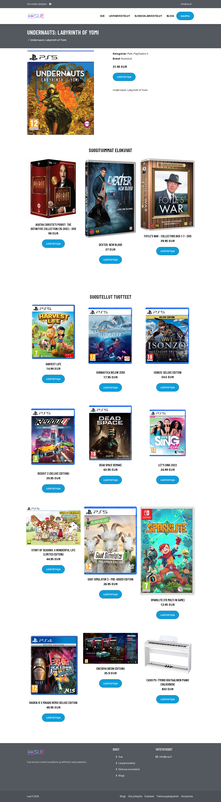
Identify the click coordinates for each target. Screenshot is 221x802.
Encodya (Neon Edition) (110, 668)
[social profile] (50, 4)
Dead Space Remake (110, 465)
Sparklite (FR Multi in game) (168, 600)
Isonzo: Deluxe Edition (167, 372)
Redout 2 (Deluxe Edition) (53, 473)
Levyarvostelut (119, 16)
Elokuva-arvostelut (148, 16)
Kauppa (185, 15)
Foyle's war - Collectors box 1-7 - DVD (167, 236)
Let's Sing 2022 (167, 465)
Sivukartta (187, 796)
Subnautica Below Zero (110, 372)
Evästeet (149, 796)
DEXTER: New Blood (110, 244)
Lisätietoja (124, 76)
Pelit (129, 53)
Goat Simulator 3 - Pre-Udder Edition (110, 579)
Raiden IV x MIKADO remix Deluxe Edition (53, 702)
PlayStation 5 (141, 53)
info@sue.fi (186, 4)
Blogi (170, 16)
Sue (102, 16)
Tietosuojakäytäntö (168, 796)
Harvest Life (53, 364)
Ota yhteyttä (135, 796)
